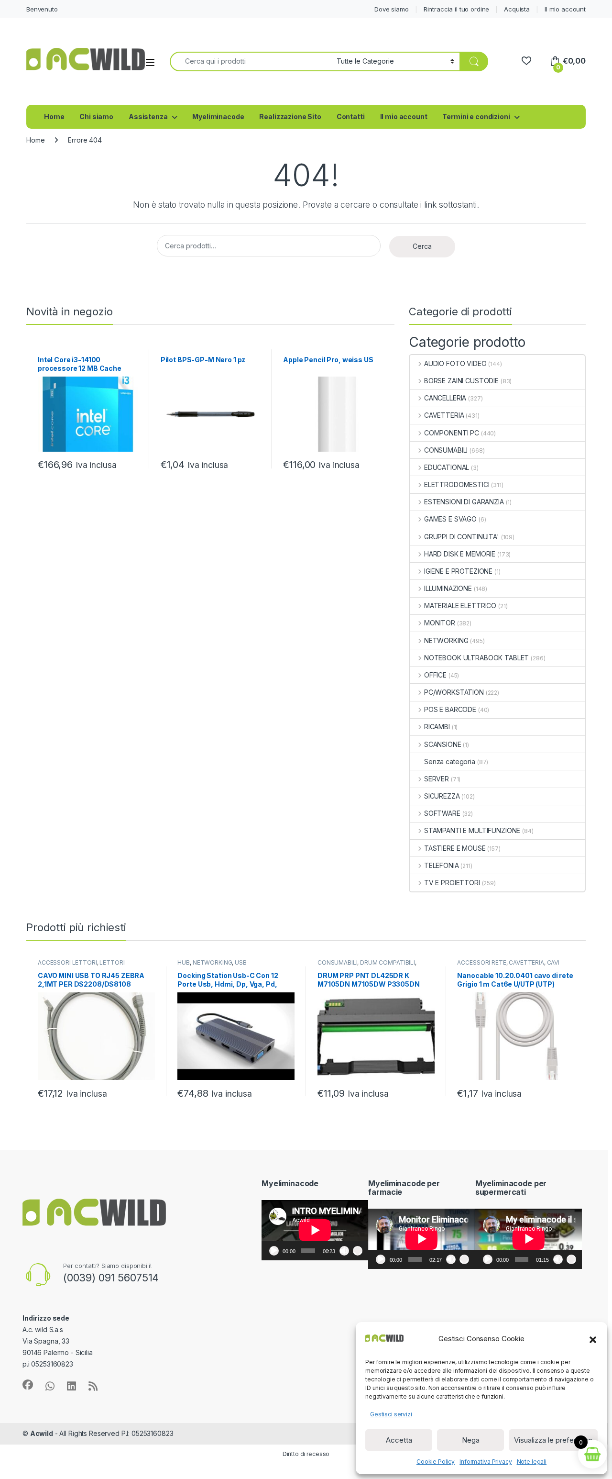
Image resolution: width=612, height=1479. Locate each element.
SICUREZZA (442, 796)
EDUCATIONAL (446, 467)
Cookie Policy (435, 1461)
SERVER (436, 779)
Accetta (399, 1440)
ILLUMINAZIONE (448, 588)
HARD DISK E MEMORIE (459, 554)
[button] (593, 1339)
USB (241, 962)
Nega (471, 1440)
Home (54, 116)
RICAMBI (437, 727)
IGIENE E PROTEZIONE (458, 571)
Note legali (531, 1461)
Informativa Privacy (485, 1461)
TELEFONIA (441, 865)
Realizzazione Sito (290, 116)
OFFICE (435, 675)
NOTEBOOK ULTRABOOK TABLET (476, 658)
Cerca (422, 246)
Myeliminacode (218, 116)
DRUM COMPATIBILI (387, 962)
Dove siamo (391, 9)
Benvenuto (42, 9)
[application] (315, 1230)
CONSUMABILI (446, 450)
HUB (183, 962)
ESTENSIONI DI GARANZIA (464, 502)
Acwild (41, 1433)
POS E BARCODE (450, 709)
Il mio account (565, 9)
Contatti (351, 116)
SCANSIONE (442, 744)
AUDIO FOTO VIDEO (455, 363)
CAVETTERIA (444, 415)
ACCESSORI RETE (481, 962)
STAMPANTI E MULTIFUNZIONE (472, 830)
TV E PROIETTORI (452, 883)
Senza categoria (449, 761)
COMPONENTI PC (451, 433)
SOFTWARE (442, 813)
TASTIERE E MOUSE (455, 848)
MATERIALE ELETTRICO (460, 605)
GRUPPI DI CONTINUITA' (461, 537)
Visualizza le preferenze (553, 1440)
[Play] (274, 1251)
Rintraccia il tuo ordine (457, 9)
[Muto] (344, 1251)
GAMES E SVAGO (450, 519)
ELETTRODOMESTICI (457, 484)
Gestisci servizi (391, 1414)
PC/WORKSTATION (454, 692)
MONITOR (439, 623)
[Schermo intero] (357, 1251)
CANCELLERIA (445, 398)
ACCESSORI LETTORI (67, 962)
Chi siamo (96, 116)
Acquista (517, 9)
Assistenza (148, 116)
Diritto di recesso (306, 1453)
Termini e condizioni (476, 116)
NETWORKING (446, 640)
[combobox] (250, 61)
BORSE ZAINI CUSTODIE (461, 381)
